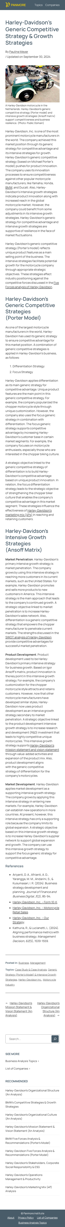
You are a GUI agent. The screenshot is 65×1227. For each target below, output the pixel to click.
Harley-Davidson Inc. (30, 979)
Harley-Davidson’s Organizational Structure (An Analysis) (48, 1009)
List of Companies (47, 1217)
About (10, 1217)
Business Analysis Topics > (22, 1061)
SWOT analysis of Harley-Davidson (28, 637)
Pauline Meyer (18, 52)
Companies (52, 5)
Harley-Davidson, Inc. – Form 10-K (35, 902)
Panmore (18, 5)
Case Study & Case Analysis (31, 969)
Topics (38, 5)
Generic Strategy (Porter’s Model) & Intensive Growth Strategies (31, 974)
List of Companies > (17, 1068)
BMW (8, 187)
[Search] (55, 1038)
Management (38, 962)
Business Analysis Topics (32, 1222)
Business (24, 962)
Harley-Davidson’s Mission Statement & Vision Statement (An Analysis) (18, 1009)
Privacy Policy (26, 1217)
